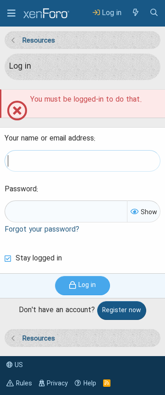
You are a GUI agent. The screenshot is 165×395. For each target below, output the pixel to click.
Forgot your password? (42, 229)
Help (89, 384)
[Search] (154, 13)
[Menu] (11, 13)
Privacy (57, 384)
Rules (24, 384)
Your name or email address (49, 138)
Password (21, 189)
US (18, 365)
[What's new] (135, 13)
